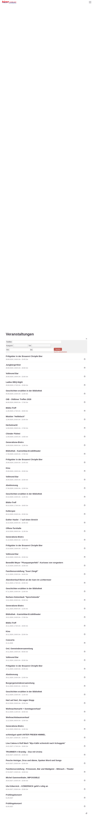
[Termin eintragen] (84, 359)
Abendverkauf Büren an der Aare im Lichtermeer (28, 580)
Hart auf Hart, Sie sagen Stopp (20, 700)
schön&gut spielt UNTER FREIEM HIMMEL (26, 734)
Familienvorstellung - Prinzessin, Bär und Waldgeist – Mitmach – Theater (40, 769)
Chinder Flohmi (13, 434)
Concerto (10, 640)
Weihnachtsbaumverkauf (17, 717)
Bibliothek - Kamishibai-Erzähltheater (23, 451)
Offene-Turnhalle (13, 528)
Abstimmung (12, 485)
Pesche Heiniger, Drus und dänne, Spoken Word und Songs (33, 760)
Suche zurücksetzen (60, 352)
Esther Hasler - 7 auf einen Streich (22, 520)
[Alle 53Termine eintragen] (86, 813)
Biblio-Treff (11, 408)
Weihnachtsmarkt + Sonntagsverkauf (23, 709)
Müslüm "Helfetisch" (15, 416)
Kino (8, 468)
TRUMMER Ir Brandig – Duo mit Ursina (24, 752)
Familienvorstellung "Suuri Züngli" (22, 571)
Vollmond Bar (12, 373)
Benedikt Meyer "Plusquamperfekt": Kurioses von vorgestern (34, 562)
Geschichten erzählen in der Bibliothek (24, 391)
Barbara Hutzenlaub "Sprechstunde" (23, 597)
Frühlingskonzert (14, 795)
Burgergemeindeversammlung (20, 683)
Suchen (57, 349)
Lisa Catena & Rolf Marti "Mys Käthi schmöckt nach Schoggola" (35, 743)
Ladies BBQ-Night (14, 382)
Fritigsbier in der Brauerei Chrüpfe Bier (24, 356)
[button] (90, 2)
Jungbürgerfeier (13, 365)
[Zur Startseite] (9, 2)
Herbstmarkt (12, 425)
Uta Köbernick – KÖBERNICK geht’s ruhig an (27, 786)
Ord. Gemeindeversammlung (19, 648)
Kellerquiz (10, 511)
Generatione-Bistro (15, 442)
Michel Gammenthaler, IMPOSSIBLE (23, 777)
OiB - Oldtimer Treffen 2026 (18, 399)
